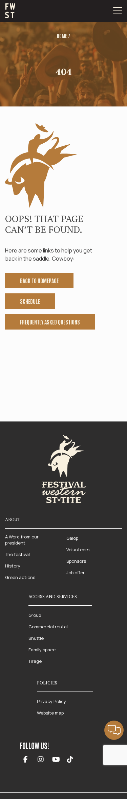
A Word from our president (22, 540)
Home (62, 36)
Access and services (52, 597)
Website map (50, 713)
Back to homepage (39, 280)
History (12, 566)
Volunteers (77, 550)
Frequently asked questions (50, 321)
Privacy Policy (51, 701)
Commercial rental (48, 627)
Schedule (30, 301)
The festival (17, 554)
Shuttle (36, 638)
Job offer (75, 573)
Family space (42, 650)
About (12, 519)
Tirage (35, 661)
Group (34, 615)
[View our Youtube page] (56, 760)
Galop (72, 538)
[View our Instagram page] (41, 760)
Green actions (20, 577)
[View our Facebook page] (25, 760)
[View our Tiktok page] (70, 760)
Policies (47, 683)
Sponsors (76, 561)
